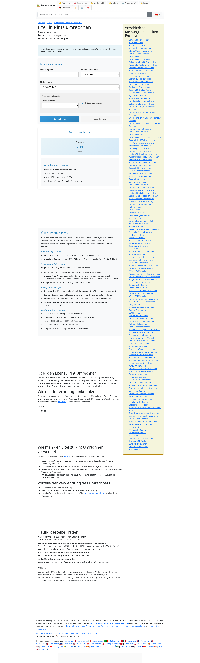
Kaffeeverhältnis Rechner (140, 243)
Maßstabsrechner (136, 235)
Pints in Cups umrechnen (140, 176)
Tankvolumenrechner (138, 396)
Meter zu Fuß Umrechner (140, 379)
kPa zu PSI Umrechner (138, 296)
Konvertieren (59, 119)
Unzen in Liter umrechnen (140, 53)
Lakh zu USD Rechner (138, 446)
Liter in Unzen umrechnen (140, 51)
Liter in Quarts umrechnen (140, 148)
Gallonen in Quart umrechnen (142, 190)
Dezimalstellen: (49, 100)
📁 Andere (113, 3)
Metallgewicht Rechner (139, 402)
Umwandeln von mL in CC (140, 184)
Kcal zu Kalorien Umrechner (141, 129)
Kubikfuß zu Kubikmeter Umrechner (145, 407)
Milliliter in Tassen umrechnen (142, 143)
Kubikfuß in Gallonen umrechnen (143, 65)
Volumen (62, 401)
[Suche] (149, 14)
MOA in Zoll (134, 410)
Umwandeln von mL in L (139, 131)
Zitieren (43, 38)
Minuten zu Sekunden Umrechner (144, 265)
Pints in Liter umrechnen (139, 170)
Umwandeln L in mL (137, 134)
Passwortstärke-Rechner (139, 288)
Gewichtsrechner (136, 212)
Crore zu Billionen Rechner (140, 399)
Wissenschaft (98, 493)
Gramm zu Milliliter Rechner (141, 79)
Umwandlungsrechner (139, 40)
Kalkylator (58, 646)
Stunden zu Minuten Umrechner (143, 421)
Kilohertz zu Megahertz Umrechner (144, 329)
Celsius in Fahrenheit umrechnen (143, 416)
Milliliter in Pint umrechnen (141, 48)
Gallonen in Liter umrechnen (141, 104)
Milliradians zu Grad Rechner (141, 92)
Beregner (69, 641)
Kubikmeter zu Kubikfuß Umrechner (145, 274)
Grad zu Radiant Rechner (140, 84)
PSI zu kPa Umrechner (138, 271)
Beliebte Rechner (61, 633)
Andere (49, 23)
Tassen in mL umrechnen (140, 145)
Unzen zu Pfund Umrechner (141, 268)
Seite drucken (46, 35)
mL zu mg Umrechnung (139, 76)
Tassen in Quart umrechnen (141, 179)
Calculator (40, 643)
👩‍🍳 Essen (144, 3)
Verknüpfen (57, 38)
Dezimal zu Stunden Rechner (141, 393)
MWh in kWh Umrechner (139, 98)
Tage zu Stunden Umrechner (141, 310)
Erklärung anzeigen (92, 103)
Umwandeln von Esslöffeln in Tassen (145, 137)
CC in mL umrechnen (138, 182)
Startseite (41, 23)
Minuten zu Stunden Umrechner (143, 385)
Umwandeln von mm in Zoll (141, 221)
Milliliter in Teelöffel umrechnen (142, 162)
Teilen (71, 38)
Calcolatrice (83, 641)
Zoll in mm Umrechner (138, 223)
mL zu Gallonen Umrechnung (142, 198)
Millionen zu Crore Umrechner (142, 357)
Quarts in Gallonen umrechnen (142, 187)
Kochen (88, 493)
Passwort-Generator (138, 226)
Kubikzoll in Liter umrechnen (141, 70)
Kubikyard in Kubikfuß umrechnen (144, 157)
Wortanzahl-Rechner (138, 430)
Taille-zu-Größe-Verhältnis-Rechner (144, 229)
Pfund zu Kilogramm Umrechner (143, 338)
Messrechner (134, 449)
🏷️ (75, 7)
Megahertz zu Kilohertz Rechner (143, 352)
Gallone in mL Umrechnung (141, 201)
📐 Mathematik (97, 3)
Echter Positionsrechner (139, 327)
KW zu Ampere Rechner (139, 366)
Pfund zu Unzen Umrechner (141, 371)
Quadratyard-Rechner (138, 418)
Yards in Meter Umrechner (140, 424)
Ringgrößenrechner (137, 377)
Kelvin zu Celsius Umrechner (141, 240)
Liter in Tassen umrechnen (140, 165)
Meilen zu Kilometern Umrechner (143, 360)
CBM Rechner (135, 313)
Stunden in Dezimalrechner (141, 354)
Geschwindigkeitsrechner (140, 215)
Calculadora (98, 641)
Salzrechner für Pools (138, 405)
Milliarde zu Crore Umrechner (142, 301)
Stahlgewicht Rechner (138, 285)
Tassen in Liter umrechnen (140, 168)
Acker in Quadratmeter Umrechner (144, 413)
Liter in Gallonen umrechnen (141, 101)
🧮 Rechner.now (46, 5)
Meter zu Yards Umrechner (141, 363)
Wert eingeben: (47, 69)
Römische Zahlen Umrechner (141, 232)
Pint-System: (46, 82)
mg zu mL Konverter (138, 73)
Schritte (66, 456)
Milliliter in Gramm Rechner (141, 81)
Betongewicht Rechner (139, 246)
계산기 (43, 649)
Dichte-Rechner (135, 210)
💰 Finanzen (64, 3)
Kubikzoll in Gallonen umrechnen (143, 193)
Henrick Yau (51, 32)
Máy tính (82, 646)
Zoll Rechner (134, 435)
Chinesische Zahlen (137, 432)
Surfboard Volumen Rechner (141, 332)
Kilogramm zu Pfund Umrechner (143, 279)
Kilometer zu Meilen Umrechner (143, 257)
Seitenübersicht (78, 633)
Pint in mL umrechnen (138, 45)
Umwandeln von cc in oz (139, 56)
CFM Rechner (134, 249)
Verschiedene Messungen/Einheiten (68, 23)
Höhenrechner (135, 207)
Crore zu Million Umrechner (141, 335)
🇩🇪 (64, 7)
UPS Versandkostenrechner (141, 318)
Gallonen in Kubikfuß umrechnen (143, 62)
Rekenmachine (97, 646)
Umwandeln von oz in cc (139, 59)
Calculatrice (96, 643)
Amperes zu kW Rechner (139, 343)
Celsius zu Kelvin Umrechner (141, 260)
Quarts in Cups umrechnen (141, 204)
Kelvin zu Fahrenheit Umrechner (143, 290)
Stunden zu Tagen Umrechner (142, 349)
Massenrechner (136, 218)
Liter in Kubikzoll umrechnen (141, 67)
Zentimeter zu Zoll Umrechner (142, 321)
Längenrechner (135, 304)
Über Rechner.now (44, 633)
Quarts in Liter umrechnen (140, 151)
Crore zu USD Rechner (138, 441)
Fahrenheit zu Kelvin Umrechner (143, 368)
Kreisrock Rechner (137, 427)
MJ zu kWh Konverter (138, 95)
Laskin (70, 646)
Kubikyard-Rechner (137, 254)
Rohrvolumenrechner (138, 346)
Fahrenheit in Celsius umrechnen (143, 299)
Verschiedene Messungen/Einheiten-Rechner (109, 623)
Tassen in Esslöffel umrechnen (142, 140)
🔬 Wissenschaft (129, 3)
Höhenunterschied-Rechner (141, 438)
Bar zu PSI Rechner (137, 237)
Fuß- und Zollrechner (138, 324)
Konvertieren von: (89, 69)
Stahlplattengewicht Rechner (141, 307)
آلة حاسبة (112, 646)
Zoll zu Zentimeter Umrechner (142, 251)
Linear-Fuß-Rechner (137, 391)
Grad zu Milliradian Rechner (141, 90)
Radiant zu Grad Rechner (140, 87)
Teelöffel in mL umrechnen (140, 159)
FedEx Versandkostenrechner (142, 340)
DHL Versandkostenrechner (141, 382)
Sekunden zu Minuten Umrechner (144, 388)
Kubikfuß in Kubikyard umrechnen (144, 154)
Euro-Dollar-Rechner (138, 444)
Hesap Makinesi (113, 643)
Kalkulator (45, 646)
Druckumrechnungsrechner (141, 293)
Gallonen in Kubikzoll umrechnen (143, 196)
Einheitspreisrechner (138, 374)
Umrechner (92, 633)
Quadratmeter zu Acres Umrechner (144, 276)
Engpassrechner (136, 42)
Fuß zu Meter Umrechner (140, 282)
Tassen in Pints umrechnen (140, 173)
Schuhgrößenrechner (138, 315)
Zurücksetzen (100, 119)
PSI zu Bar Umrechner (138, 262)
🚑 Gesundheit (80, 3)
